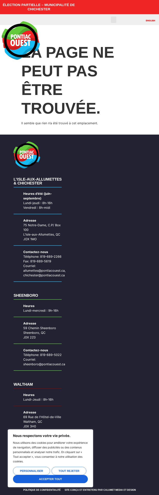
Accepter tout (50, 479)
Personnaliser (31, 470)
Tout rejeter (69, 470)
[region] (50, 458)
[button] (113, 20)
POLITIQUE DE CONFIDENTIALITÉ (42, 490)
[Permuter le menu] (102, 33)
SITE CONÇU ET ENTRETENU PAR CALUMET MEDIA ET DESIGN (100, 490)
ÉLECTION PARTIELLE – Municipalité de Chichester (39, 7)
